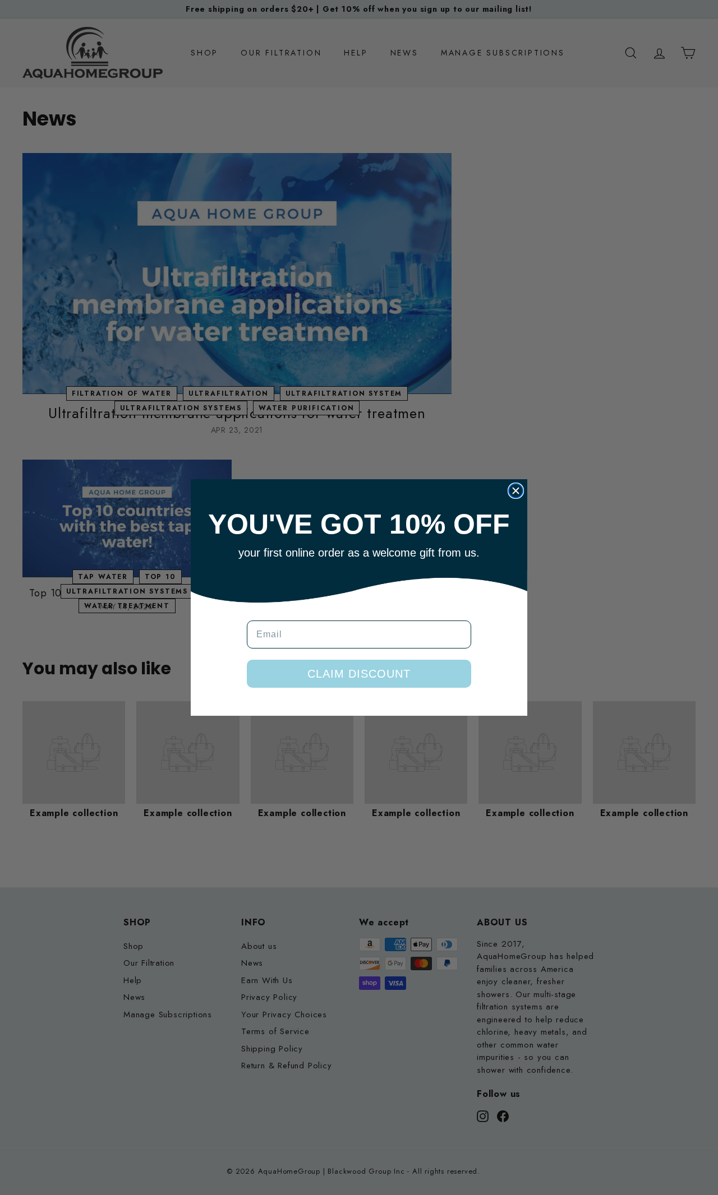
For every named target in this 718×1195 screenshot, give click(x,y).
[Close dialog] (516, 491)
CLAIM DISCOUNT (359, 674)
